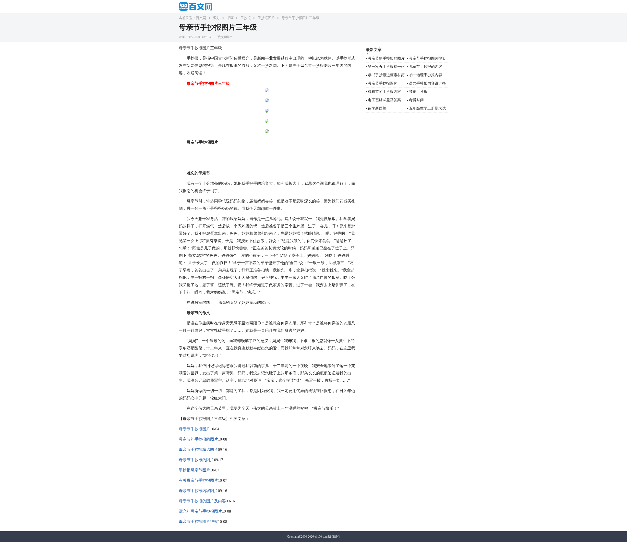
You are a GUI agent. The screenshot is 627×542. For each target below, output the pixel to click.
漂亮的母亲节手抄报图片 (200, 511)
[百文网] (197, 6)
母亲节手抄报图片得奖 (198, 521)
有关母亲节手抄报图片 (198, 480)
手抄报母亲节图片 (194, 470)
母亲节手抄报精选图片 (198, 449)
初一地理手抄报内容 (425, 75)
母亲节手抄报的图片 (196, 460)
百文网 (201, 18)
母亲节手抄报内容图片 (198, 491)
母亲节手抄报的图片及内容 (202, 501)
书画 (230, 18)
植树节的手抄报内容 (384, 92)
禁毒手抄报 (418, 92)
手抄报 (246, 18)
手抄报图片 (266, 18)
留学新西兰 (377, 108)
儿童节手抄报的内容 (425, 67)
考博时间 (416, 100)
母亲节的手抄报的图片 (198, 439)
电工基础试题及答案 (384, 100)
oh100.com (320, 536)
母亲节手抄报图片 (194, 429)
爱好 (216, 18)
